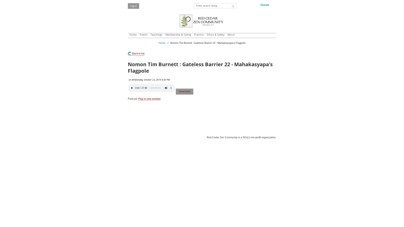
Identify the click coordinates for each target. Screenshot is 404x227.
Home (162, 43)
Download (184, 91)
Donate (265, 5)
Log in (133, 5)
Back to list (138, 53)
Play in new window (149, 98)
